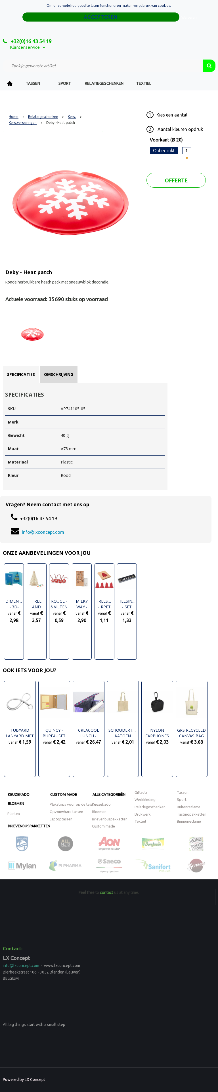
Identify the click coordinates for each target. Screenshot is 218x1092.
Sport (64, 83)
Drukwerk (143, 814)
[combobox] (103, 66)
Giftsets (141, 792)
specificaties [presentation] (21, 374)
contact (106, 892)
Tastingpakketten (191, 814)
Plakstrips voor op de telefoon (75, 804)
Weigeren (189, 17)
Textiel (143, 83)
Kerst (72, 116)
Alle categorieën (109, 794)
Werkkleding (145, 799)
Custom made (63, 794)
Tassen (33, 83)
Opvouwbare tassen (66, 812)
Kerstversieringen (23, 122)
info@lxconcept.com (43, 532)
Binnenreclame (189, 821)
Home (10, 83)
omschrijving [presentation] (58, 374)
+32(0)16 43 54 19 (31, 41)
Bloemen (16, 803)
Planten (13, 814)
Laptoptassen (61, 819)
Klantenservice (25, 47)
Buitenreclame (188, 807)
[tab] (21, 374)
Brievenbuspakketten (29, 826)
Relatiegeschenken (104, 83)
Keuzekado (19, 794)
